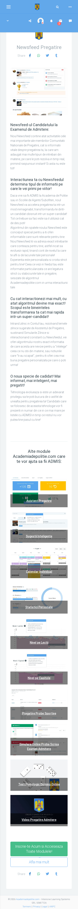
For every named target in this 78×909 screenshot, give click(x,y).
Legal (44, 906)
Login (21, 91)
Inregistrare (39, 91)
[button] (7, 21)
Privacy (36, 906)
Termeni (26, 906)
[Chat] (70, 21)
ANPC (52, 906)
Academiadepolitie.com (28, 899)
